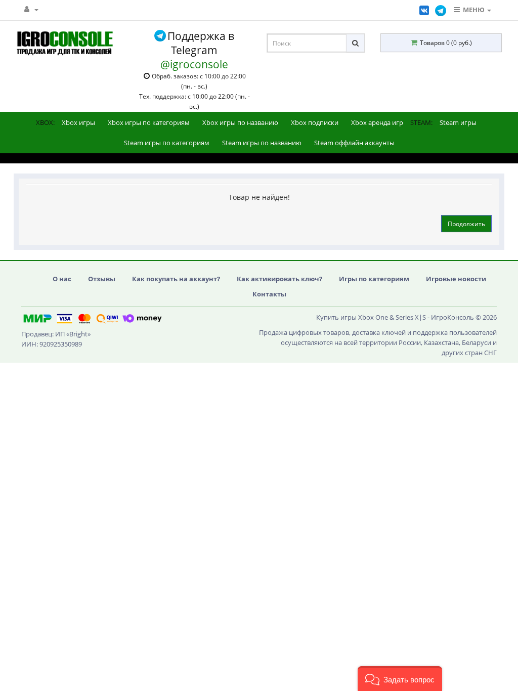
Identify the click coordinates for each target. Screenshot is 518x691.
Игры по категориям (374, 278)
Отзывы (101, 278)
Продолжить (466, 224)
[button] (400, 678)
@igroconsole (194, 64)
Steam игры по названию (261, 142)
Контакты (269, 293)
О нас (62, 278)
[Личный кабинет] (31, 9)
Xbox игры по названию (240, 122)
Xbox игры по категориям (149, 122)
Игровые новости (456, 278)
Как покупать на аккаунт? (176, 278)
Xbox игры (78, 122)
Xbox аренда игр (377, 122)
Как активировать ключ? (279, 278)
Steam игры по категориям (166, 142)
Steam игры (458, 122)
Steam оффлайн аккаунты (354, 142)
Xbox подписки (314, 122)
